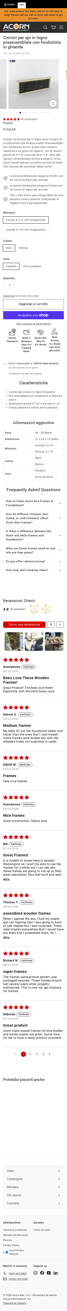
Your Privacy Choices (16, 1252)
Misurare (9, 212)
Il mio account (42, 1229)
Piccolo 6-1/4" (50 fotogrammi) (26, 219)
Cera (6, 259)
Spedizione (9, 296)
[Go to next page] (51, 1054)
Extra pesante (32, 266)
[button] (11, 119)
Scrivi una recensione (24, 624)
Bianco (23, 247)
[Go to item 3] (54, 641)
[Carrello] (53, 27)
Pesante (11, 266)
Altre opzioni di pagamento (33, 323)
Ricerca (7, 1240)
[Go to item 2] (34, 641)
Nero (9, 247)
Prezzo (8, 123)
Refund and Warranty (15, 1235)
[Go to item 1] (14, 641)
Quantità (9, 278)
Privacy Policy (11, 1245)
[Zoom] (53, 103)
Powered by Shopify (14, 1303)
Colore (7, 241)
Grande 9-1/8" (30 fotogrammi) (26, 229)
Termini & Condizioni (15, 1229)
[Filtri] (51, 624)
